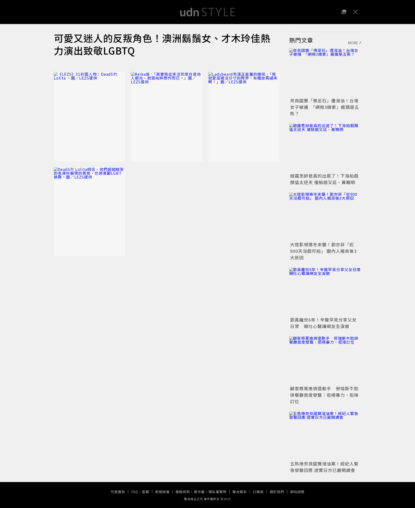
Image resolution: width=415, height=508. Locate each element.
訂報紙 (258, 492)
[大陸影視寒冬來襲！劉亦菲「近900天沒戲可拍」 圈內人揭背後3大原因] (325, 216)
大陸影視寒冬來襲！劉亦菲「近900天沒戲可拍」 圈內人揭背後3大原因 (323, 250)
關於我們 (277, 492)
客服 (145, 491)
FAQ (134, 491)
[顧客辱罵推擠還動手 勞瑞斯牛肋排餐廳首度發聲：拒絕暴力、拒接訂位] (325, 360)
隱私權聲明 (217, 491)
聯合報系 (239, 492)
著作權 (199, 491)
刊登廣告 (118, 492)
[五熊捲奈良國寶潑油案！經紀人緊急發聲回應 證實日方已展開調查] (325, 435)
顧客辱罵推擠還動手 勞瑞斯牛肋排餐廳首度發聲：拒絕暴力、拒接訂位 (324, 394)
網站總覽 (297, 492)
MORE (353, 42)
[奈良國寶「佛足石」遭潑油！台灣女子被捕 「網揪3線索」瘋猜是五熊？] (325, 72)
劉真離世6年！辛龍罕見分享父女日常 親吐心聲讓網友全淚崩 (323, 322)
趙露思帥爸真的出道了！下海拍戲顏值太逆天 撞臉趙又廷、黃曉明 (324, 179)
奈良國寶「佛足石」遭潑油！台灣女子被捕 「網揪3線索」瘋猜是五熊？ (324, 107)
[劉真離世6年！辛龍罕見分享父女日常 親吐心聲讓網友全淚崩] (325, 291)
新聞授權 (162, 492)
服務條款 (183, 491)
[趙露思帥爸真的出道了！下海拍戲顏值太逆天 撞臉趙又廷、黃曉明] (325, 148)
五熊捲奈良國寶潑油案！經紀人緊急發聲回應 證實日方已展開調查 (324, 466)
